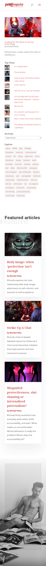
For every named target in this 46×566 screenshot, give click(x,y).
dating (20, 156)
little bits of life (22, 168)
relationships (10, 180)
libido (12, 168)
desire (37, 156)
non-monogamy (11, 172)
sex (25, 184)
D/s (14, 156)
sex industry (10, 188)
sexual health (31, 188)
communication (30, 152)
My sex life (18, 106)
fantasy (18, 160)
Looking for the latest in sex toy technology (19, 43)
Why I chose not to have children (27, 119)
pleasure (36, 172)
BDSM (15, 148)
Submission (21, 196)
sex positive (20, 188)
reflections (36, 176)
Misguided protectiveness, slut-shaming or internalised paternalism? (22, 397)
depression (29, 156)
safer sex (34, 180)
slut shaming (10, 192)
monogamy (33, 168)
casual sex (19, 152)
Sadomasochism (22, 180)
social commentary (23, 192)
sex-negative (33, 184)
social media (10, 196)
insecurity (18, 164)
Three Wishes (20, 72)
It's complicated (20, 66)
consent (8, 156)
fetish (34, 160)
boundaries (9, 152)
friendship (9, 164)
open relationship (25, 172)
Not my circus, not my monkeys (27, 90)
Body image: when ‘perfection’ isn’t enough (20, 266)
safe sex (8, 184)
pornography (26, 176)
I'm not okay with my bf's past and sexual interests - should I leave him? (26, 99)
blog (20, 148)
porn (17, 176)
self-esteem (18, 184)
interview (27, 164)
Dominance (9, 160)
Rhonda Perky (12, 46)
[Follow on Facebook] (23, 538)
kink (7, 168)
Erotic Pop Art (20, 85)
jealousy (35, 164)
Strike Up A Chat (19, 328)
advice (8, 148)
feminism (26, 160)
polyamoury (10, 176)
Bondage (28, 148)
